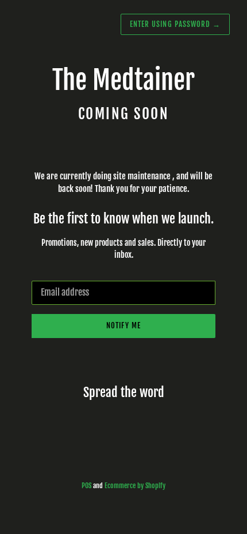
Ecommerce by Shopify (135, 485)
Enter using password (175, 24)
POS (86, 485)
